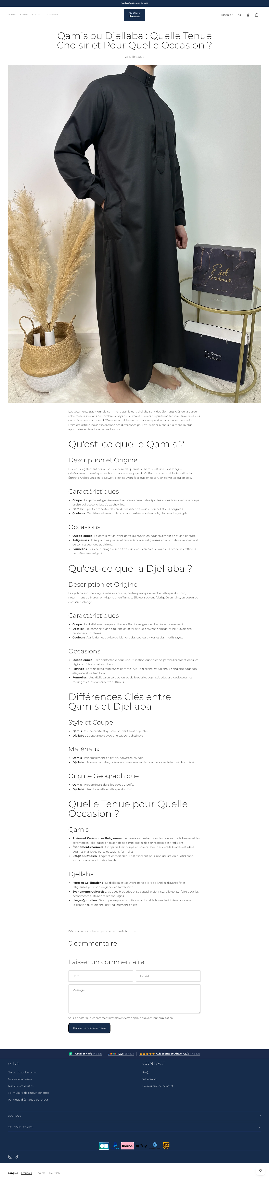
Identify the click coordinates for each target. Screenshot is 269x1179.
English (40, 1172)
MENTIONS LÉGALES (20, 1127)
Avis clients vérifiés (20, 1086)
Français (26, 1172)
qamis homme (126, 931)
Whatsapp (149, 1079)
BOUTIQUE (14, 1115)
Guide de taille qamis (22, 1072)
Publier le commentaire (89, 1028)
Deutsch (54, 1172)
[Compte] (248, 15)
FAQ (145, 1072)
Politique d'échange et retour (28, 1099)
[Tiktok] (17, 1156)
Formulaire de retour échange (28, 1092)
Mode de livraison (20, 1079)
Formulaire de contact (157, 1086)
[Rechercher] (240, 15)
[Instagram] (10, 1156)
